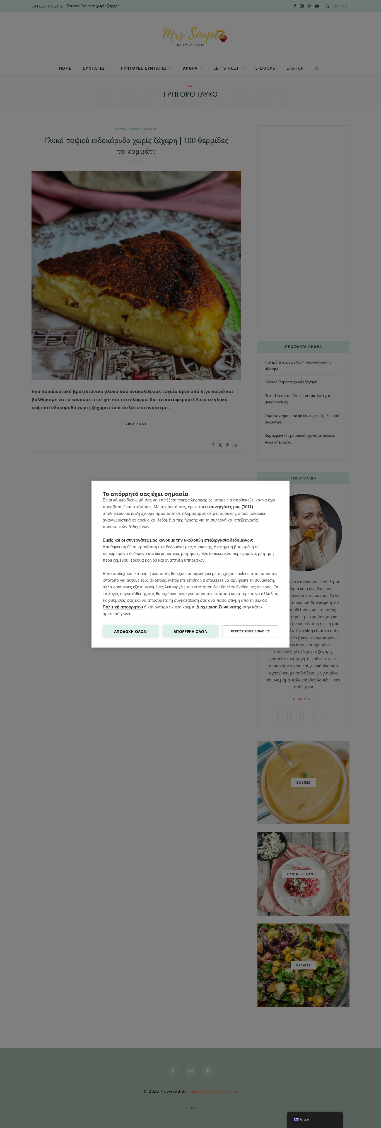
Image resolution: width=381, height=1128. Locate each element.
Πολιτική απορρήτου (123, 606)
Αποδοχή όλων (130, 631)
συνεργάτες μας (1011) (231, 506)
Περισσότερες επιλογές (250, 631)
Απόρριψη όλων (190, 631)
